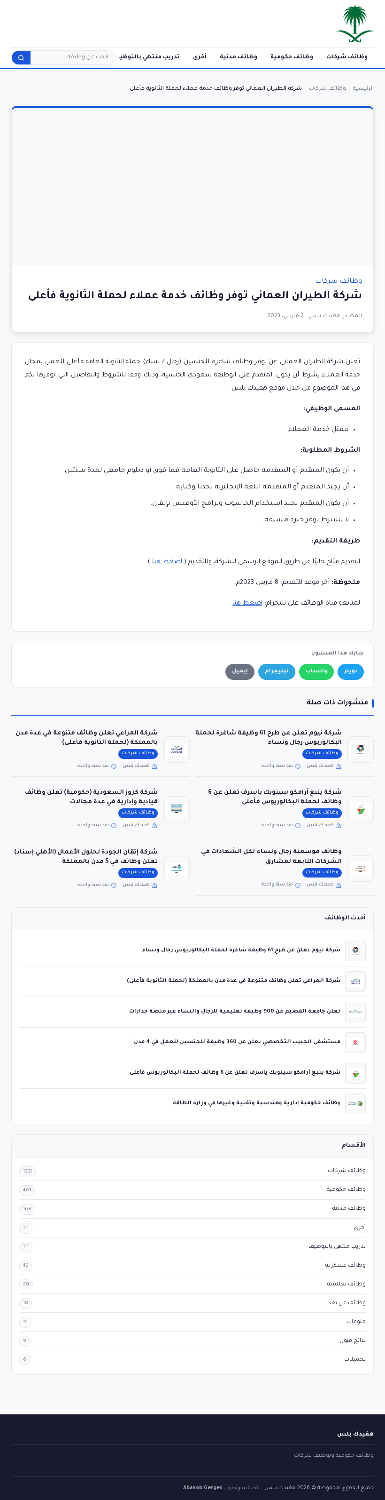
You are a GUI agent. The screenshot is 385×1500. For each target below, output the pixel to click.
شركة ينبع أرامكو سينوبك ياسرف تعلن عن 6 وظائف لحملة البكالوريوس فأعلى (235, 1073)
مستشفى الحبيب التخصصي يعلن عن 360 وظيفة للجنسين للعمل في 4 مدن (237, 1042)
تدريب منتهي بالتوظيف (146, 57)
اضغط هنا (167, 562)
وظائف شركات (347, 57)
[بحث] (21, 57)
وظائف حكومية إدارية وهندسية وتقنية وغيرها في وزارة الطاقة (256, 1103)
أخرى (200, 57)
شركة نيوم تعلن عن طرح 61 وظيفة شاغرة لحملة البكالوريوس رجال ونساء (241, 950)
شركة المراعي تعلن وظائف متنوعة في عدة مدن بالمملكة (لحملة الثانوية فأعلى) (233, 981)
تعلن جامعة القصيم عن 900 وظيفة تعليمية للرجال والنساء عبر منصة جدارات (234, 1011)
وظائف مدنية (238, 57)
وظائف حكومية (291, 57)
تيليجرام (277, 672)
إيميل (240, 672)
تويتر (350, 672)
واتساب (316, 672)
